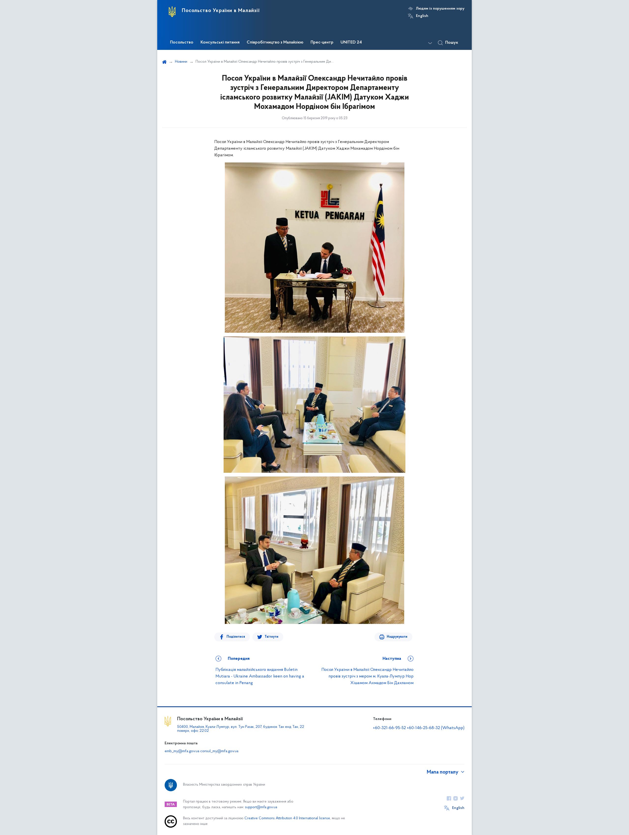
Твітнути (271, 637)
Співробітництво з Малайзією (275, 42)
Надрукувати (397, 637)
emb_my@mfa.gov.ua (182, 751)
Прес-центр (322, 42)
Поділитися (236, 637)
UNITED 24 (351, 42)
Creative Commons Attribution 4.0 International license (287, 818)
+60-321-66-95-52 (389, 728)
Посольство (181, 42)
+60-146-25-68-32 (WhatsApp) (435, 728)
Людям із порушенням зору (440, 9)
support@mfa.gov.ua (261, 807)
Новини (181, 62)
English (422, 16)
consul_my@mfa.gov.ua (219, 751)
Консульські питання (220, 42)
